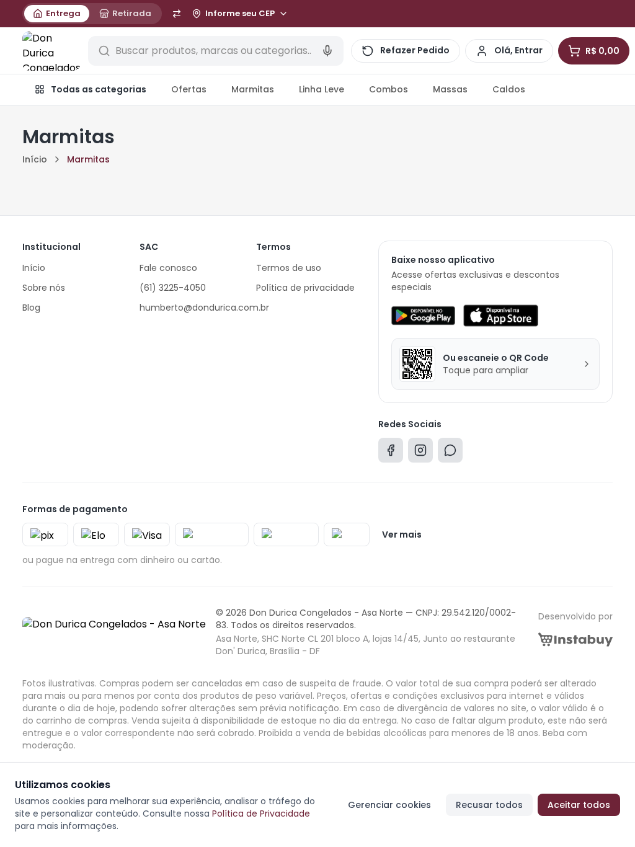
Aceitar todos (579, 805)
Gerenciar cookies (389, 805)
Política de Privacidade (261, 813)
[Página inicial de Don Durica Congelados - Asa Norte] (51, 51)
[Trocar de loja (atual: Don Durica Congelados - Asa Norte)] (177, 13)
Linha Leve (321, 89)
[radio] (56, 13)
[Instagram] (420, 453)
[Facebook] (390, 453)
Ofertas (188, 89)
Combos (388, 89)
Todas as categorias (98, 89)
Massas (450, 89)
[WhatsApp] (450, 453)
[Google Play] (423, 315)
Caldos (508, 89)
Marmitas (252, 89)
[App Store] (500, 315)
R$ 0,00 (602, 51)
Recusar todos (489, 805)
